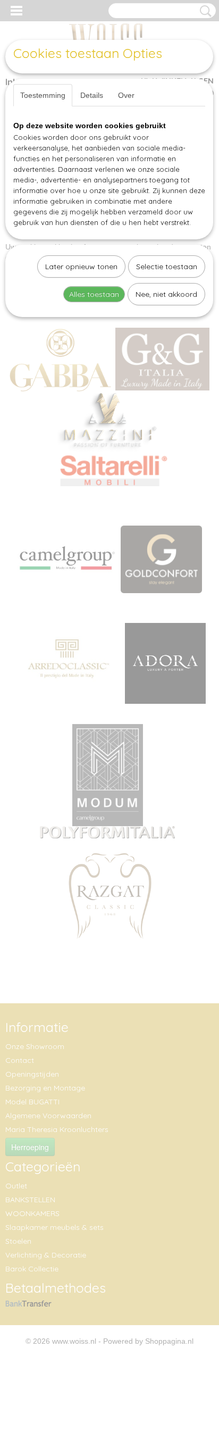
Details (91, 95)
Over (126, 95)
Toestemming (42, 95)
